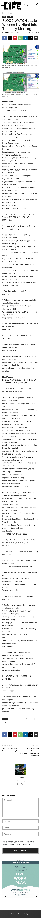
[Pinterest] (15, 38)
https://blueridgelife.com (20, 781)
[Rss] (31, 5)
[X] (10, 38)
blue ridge (12, 719)
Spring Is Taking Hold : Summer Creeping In (10, 749)
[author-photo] (20, 770)
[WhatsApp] (20, 38)
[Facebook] (24, 5)
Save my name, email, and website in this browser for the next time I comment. (18, 843)
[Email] (30, 38)
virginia (5, 722)
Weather (10, 16)
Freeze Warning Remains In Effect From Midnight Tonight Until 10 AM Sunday (29, 752)
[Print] (36, 38)
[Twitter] (27, 5)
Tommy (6, 32)
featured (21, 719)
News (10, 13)
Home (4, 13)
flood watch (29, 719)
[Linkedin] (25, 38)
